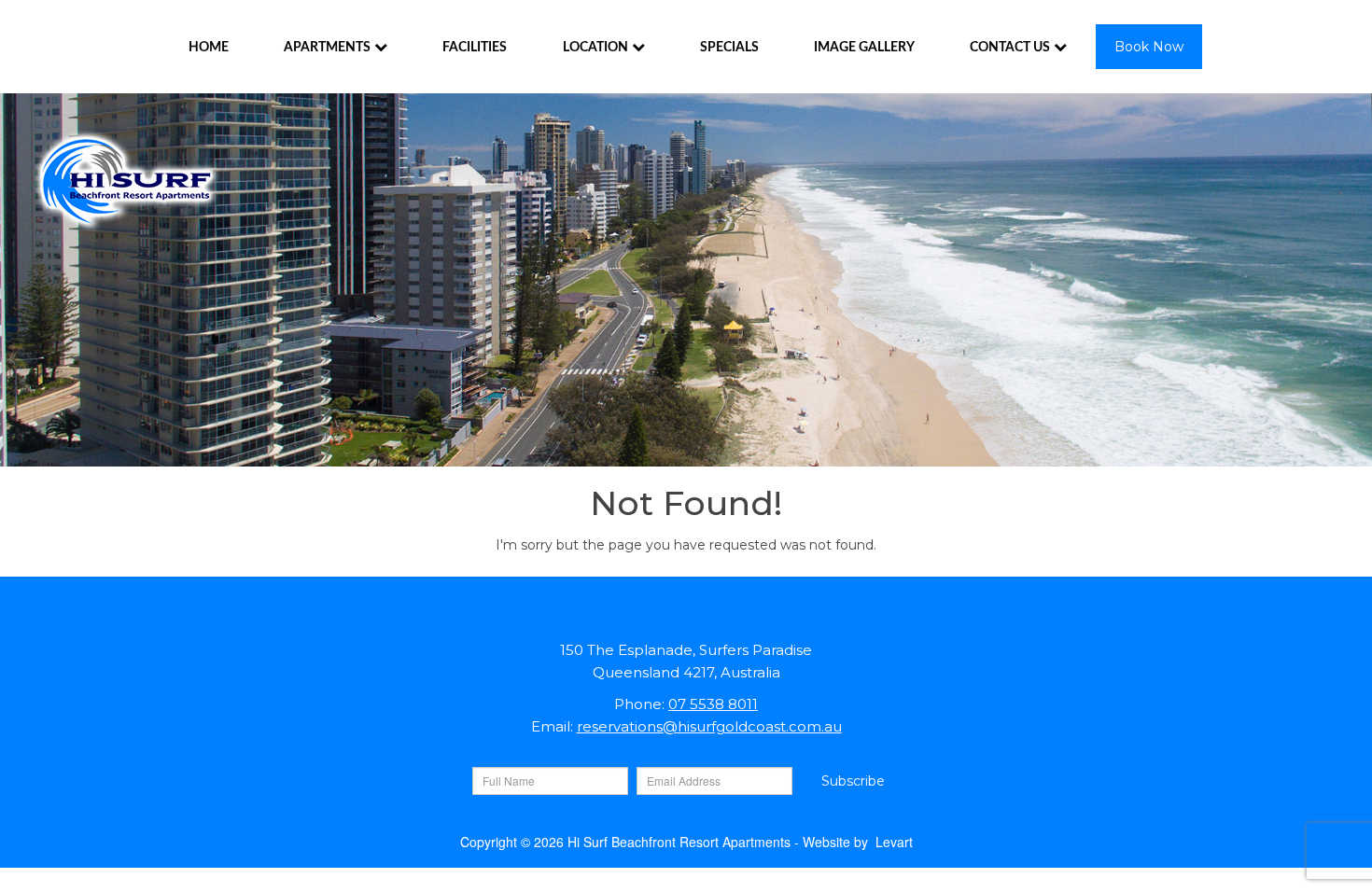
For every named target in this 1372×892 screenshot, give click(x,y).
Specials (729, 47)
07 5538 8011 (713, 704)
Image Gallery (864, 47)
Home (209, 47)
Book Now (1148, 46)
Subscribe (853, 781)
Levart (894, 841)
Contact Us (1010, 47)
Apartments (327, 47)
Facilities (474, 47)
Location (595, 47)
